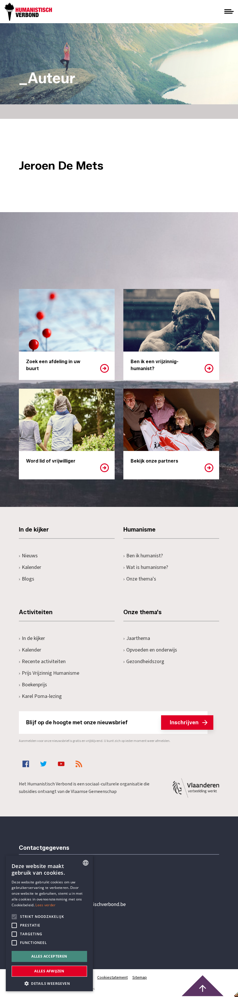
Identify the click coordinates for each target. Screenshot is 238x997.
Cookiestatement (112, 977)
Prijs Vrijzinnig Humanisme (50, 673)
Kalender (31, 567)
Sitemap (139, 977)
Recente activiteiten (44, 661)
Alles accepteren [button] (49, 956)
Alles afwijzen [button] (49, 971)
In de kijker (33, 638)
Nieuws (30, 555)
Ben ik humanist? (144, 555)
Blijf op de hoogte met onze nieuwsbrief (112, 722)
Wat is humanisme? (147, 567)
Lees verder (45, 905)
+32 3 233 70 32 (59, 880)
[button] (49, 982)
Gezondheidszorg (145, 661)
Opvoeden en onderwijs (151, 650)
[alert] (49, 923)
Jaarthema (138, 638)
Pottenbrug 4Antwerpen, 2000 (60, 932)
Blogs (28, 579)
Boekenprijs (34, 684)
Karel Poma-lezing (42, 696)
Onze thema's (141, 579)
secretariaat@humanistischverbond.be (84, 904)
